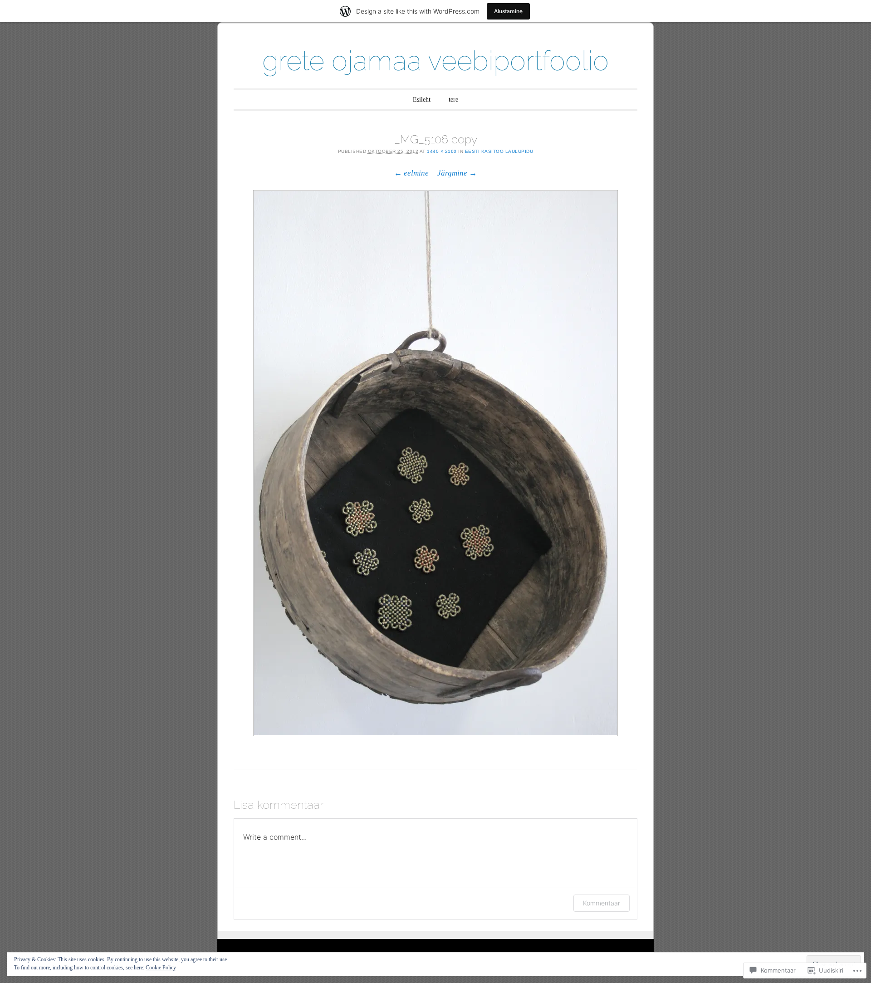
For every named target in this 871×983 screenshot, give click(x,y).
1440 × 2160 (442, 151)
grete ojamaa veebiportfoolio (435, 61)
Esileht (422, 99)
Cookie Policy (161, 967)
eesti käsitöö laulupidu (499, 151)
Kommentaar (601, 903)
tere (453, 99)
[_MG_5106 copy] (435, 463)
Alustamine (508, 11)
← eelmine (411, 173)
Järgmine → (457, 173)
